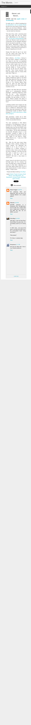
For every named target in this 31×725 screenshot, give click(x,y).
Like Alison (17, 58)
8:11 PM (18, 244)
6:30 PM (17, 218)
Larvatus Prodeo (16, 177)
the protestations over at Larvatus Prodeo (16, 25)
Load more (16, 276)
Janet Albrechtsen (17, 175)
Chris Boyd (23, 172)
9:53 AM (17, 202)
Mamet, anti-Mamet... (16, 14)
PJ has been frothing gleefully (16, 38)
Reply (11, 198)
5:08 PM (20, 189)
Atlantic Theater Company (16, 174)
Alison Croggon (14, 189)
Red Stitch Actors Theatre (19, 177)
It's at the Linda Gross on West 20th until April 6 (16, 112)
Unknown (12, 202)
